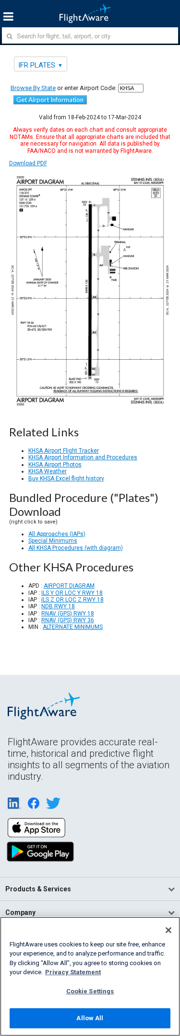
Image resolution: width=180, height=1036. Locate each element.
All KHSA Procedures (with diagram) (75, 548)
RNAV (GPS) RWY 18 (67, 613)
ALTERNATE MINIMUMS (73, 627)
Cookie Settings (90, 991)
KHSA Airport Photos (55, 464)
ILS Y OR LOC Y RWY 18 (72, 593)
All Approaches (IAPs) (56, 534)
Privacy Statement (73, 972)
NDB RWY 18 (58, 606)
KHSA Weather (47, 471)
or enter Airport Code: (64, 87)
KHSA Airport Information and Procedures (82, 457)
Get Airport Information (50, 99)
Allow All (89, 1018)
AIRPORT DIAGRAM (69, 585)
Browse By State (33, 87)
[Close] (168, 930)
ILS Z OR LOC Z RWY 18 (72, 599)
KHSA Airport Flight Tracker (63, 450)
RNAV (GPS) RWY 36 (67, 620)
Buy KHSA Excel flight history (66, 478)
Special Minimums (52, 540)
